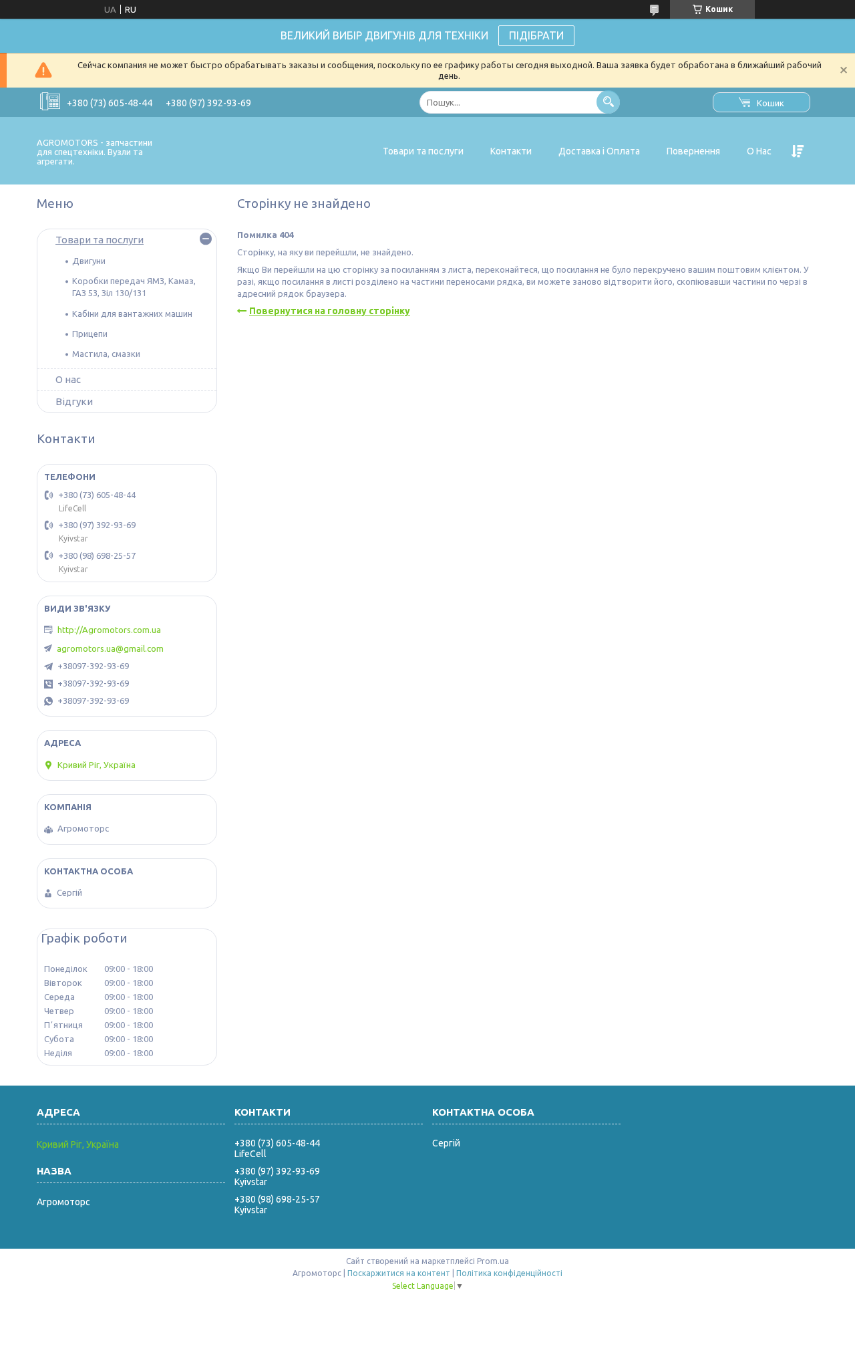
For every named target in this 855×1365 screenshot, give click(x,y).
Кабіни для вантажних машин (132, 313)
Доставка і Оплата (599, 151)
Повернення (693, 151)
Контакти (511, 151)
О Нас (759, 151)
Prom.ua (493, 1261)
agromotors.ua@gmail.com (110, 648)
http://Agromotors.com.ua (109, 629)
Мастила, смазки (106, 353)
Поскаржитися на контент (398, 1273)
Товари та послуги (423, 151)
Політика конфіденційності (509, 1273)
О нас (68, 379)
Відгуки (74, 401)
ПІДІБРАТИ (536, 35)
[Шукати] (608, 102)
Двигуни (89, 260)
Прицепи (90, 333)
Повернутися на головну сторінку (329, 310)
